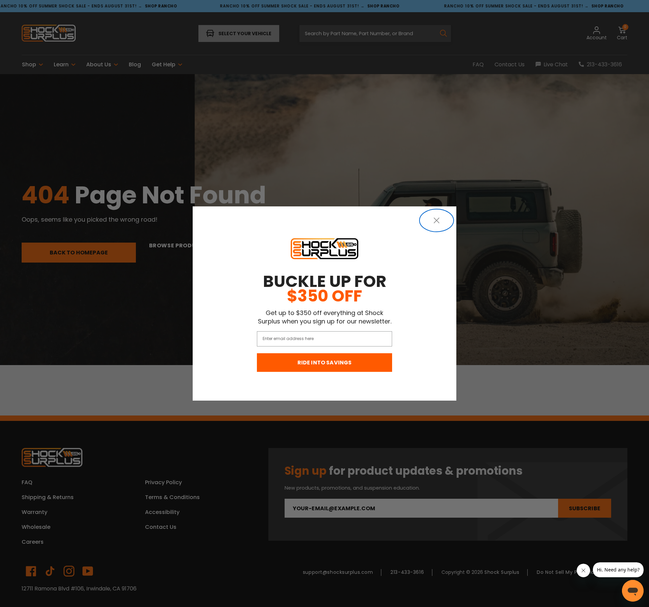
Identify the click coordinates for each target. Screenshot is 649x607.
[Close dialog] (436, 220)
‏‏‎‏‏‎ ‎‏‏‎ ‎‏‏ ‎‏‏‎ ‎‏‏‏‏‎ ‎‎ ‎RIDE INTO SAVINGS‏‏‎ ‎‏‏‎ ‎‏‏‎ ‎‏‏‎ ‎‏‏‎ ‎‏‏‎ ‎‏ (324, 362)
